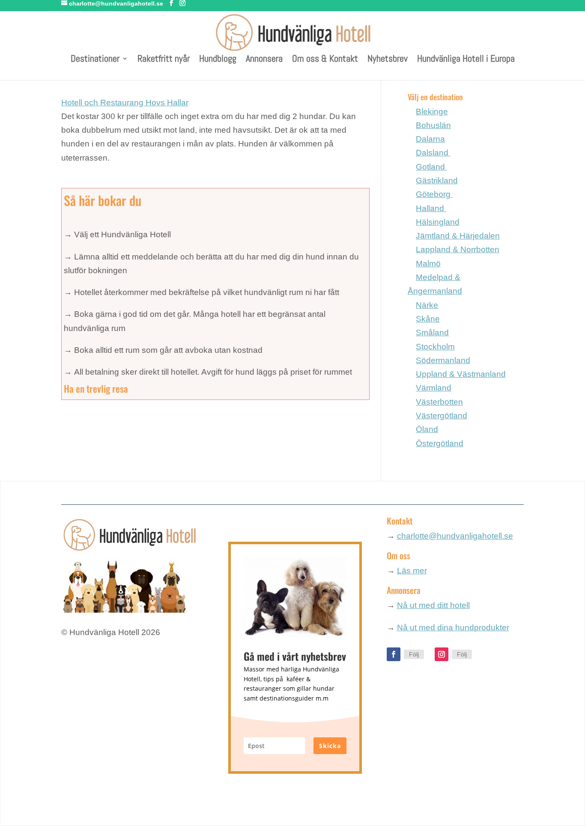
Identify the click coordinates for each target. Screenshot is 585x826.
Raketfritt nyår (163, 59)
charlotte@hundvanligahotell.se (455, 535)
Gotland (431, 166)
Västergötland (441, 415)
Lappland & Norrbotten (457, 249)
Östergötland (439, 443)
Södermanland (443, 360)
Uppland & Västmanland (461, 374)
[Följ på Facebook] (393, 654)
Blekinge (432, 111)
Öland (427, 429)
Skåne (428, 318)
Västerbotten (439, 401)
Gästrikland (437, 180)
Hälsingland (438, 222)
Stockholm (435, 346)
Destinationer (95, 59)
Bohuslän (433, 125)
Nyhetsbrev (387, 59)
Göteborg (434, 194)
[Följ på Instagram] (441, 654)
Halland (431, 208)
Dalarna (430, 138)
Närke (427, 305)
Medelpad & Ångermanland (435, 284)
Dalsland (433, 152)
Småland (432, 332)
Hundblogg (217, 59)
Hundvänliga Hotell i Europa (466, 59)
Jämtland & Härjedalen (458, 235)
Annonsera (264, 59)
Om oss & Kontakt (325, 59)
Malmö (428, 263)
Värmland (433, 387)
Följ (414, 654)
